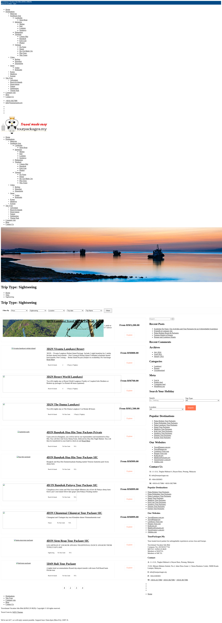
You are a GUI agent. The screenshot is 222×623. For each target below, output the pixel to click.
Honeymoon (14, 84)
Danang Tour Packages (162, 435)
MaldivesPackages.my (162, 458)
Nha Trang (23, 55)
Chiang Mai (23, 36)
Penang (156, 368)
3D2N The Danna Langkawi (63, 404)
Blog (7, 95)
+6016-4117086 (156, 580)
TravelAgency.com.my (162, 460)
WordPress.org (159, 386)
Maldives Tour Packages (163, 429)
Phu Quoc (23, 53)
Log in (156, 380)
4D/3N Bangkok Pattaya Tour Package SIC (72, 485)
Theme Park (14, 90)
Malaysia (13, 14)
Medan (22, 24)
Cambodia (18, 18)
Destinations (10, 12)
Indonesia (18, 22)
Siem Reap (23, 20)
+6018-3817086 (182, 580)
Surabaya (22, 30)
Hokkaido (18, 70)
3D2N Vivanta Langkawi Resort (65, 348)
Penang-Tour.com (160, 453)
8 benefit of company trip (163, 331)
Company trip (11, 93)
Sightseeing (14, 88)
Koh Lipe (22, 41)
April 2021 (158, 354)
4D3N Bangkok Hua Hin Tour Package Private (74, 432)
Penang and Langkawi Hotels (165, 337)
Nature (12, 86)
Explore (129, 335)
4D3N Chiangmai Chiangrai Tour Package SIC (74, 512)
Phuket (22, 43)
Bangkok (22, 39)
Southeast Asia (15, 16)
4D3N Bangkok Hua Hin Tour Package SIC (72, 457)
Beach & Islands (16, 82)
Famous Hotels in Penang (163, 335)
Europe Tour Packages (162, 438)
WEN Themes (17, 612)
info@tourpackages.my (14, 103)
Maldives (13, 74)
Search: (152, 398)
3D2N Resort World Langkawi (65, 376)
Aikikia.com (158, 462)
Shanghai (18, 61)
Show (108, 311)
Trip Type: (189, 398)
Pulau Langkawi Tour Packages (165, 425)
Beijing (17, 59)
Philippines (19, 32)
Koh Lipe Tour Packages (163, 431)
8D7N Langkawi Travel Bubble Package (70, 321)
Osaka (17, 68)
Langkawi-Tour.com (161, 451)
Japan (12, 66)
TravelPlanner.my (160, 449)
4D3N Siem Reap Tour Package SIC (68, 540)
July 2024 (157, 352)
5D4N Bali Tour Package (61, 563)
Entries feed (158, 382)
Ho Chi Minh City (26, 51)
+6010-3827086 (11, 101)
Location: (152, 407)
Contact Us (10, 97)
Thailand (18, 34)
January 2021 (159, 356)
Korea (12, 72)
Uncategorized (159, 370)
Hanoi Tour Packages (162, 427)
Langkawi (157, 366)
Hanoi (21, 49)
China (12, 57)
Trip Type (9, 78)
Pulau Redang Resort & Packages (166, 333)
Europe (12, 76)
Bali (20, 26)
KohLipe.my (158, 456)
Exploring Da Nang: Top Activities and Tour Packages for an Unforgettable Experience (186, 329)
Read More (51, 360)
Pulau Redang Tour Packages (165, 421)
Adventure (14, 80)
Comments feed (159, 384)
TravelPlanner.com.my (162, 447)
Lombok (22, 28)
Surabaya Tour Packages (163, 433)
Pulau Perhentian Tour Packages (166, 423)
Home (8, 9)
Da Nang (22, 47)
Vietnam (18, 45)
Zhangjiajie (19, 63)
